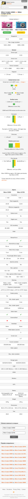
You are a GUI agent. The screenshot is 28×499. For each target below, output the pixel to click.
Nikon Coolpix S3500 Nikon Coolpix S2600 (14, 461)
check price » (7, 32)
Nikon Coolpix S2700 (21, 29)
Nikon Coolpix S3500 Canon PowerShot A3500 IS (15, 471)
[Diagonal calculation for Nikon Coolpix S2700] (23, 74)
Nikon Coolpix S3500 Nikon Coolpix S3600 (14, 482)
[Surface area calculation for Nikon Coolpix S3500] (6, 101)
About (3, 489)
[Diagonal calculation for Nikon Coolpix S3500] (4, 74)
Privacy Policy (16, 489)
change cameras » (14, 19)
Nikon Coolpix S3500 (7, 29)
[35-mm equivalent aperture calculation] (4, 276)
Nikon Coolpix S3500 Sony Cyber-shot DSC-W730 (15, 453)
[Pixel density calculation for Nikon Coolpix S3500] (2, 161)
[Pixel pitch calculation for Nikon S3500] (5, 116)
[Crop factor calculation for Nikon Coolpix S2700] (22, 197)
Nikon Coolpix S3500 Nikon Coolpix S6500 (14, 457)
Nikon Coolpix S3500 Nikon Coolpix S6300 (14, 464)
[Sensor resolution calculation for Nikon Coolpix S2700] (24, 68)
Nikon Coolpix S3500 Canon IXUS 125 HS (13, 475)
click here (4, 180)
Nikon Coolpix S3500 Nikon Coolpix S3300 (14, 450)
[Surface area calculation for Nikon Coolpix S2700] (22, 101)
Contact (24, 489)
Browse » (24, 1)
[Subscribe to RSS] (13, 492)
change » (23, 82)
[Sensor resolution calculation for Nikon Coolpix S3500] (3, 68)
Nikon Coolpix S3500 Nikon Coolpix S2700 (14, 446)
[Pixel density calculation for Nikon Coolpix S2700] (25, 161)
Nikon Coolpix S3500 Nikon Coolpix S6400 (14, 479)
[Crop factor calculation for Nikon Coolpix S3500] (6, 197)
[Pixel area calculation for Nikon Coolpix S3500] (4, 137)
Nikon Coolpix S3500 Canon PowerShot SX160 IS (15, 468)
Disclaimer (9, 489)
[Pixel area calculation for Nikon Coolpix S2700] (23, 137)
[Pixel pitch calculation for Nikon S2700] (23, 116)
